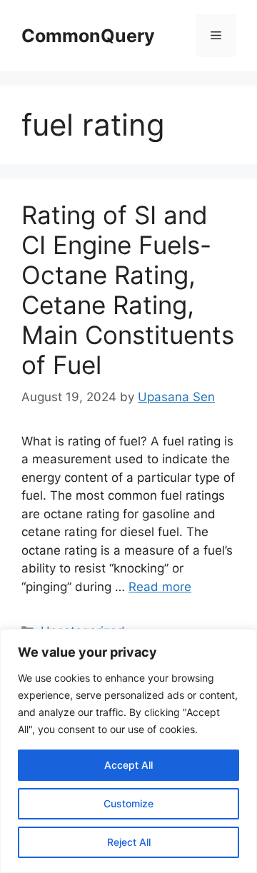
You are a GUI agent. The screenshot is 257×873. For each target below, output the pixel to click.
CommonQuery (88, 35)
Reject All (129, 842)
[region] (128, 751)
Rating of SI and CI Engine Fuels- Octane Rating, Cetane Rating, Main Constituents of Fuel (127, 290)
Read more (159, 587)
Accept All (128, 765)
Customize (128, 803)
